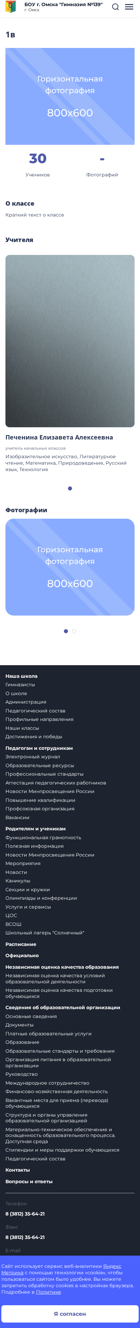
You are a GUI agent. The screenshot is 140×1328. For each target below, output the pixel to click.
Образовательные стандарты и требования (60, 1051)
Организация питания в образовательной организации (58, 1062)
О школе (16, 693)
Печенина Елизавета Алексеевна (59, 437)
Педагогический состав (35, 711)
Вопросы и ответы (29, 1182)
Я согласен (70, 1314)
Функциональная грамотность (43, 837)
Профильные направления (39, 719)
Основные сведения (31, 1016)
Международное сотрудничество (47, 1083)
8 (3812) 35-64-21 (25, 1214)
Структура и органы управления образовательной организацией (46, 1118)
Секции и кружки (27, 889)
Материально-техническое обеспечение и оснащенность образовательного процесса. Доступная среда (60, 1135)
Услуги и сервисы (28, 907)
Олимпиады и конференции (41, 898)
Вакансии (17, 817)
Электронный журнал (32, 757)
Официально (22, 956)
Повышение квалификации (40, 800)
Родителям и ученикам (35, 829)
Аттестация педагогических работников (55, 783)
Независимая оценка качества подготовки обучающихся (59, 993)
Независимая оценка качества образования (62, 967)
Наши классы (22, 728)
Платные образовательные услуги (48, 1034)
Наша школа (21, 676)
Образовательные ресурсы (39, 765)
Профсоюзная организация (39, 809)
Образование (22, 1042)
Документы (19, 1025)
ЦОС (11, 915)
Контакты (17, 1170)
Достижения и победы (33, 737)
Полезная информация (34, 846)
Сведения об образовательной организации (62, 1008)
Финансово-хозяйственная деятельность (56, 1091)
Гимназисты (20, 685)
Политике (48, 1292)
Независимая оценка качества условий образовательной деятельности (55, 978)
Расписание (20, 944)
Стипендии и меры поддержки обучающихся (62, 1150)
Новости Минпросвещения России (49, 791)
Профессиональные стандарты (44, 774)
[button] (115, 7)
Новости (16, 872)
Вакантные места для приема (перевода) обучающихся (56, 1103)
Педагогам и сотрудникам (39, 748)
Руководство (21, 1074)
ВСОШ (13, 924)
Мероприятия (22, 863)
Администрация (25, 702)
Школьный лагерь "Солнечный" (44, 933)
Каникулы (17, 881)
